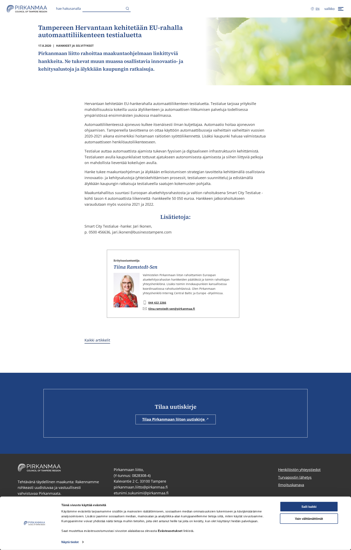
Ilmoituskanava (291, 484)
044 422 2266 (157, 303)
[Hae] (127, 8)
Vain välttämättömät (309, 518)
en (318, 9)
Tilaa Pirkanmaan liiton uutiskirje (174, 419)
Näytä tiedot (70, 542)
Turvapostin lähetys (295, 477)
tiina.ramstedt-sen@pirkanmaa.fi (171, 309)
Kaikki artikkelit (97, 340)
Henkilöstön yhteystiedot (299, 469)
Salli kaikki (308, 506)
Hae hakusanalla (68, 8)
